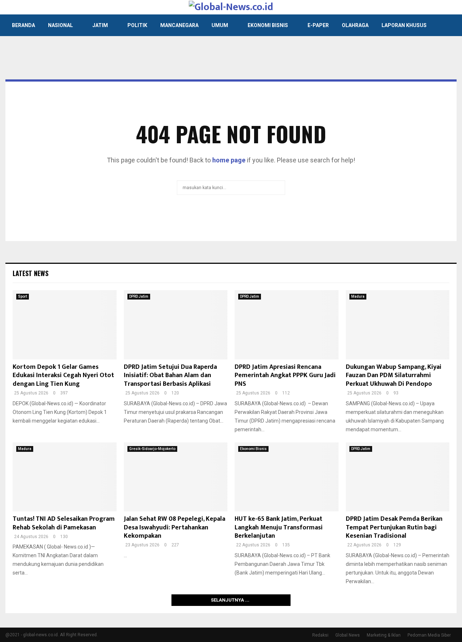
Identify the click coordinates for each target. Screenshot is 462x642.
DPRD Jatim (138, 296)
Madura (358, 296)
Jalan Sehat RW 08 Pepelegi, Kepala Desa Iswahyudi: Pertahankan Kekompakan (174, 527)
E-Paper (318, 25)
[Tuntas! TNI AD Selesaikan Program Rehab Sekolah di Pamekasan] (65, 477)
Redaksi (320, 635)
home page (228, 160)
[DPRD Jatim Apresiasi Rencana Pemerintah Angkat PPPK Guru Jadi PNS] (287, 324)
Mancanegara (179, 25)
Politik (137, 25)
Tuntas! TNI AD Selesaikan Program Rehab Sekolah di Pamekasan (64, 523)
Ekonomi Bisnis (268, 25)
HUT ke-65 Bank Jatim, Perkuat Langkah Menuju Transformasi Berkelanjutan (279, 527)
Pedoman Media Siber (429, 635)
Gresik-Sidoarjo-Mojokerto (152, 449)
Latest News (30, 273)
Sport (22, 296)
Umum (220, 25)
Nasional (60, 25)
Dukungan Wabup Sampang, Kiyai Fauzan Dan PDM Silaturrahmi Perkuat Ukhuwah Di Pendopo (393, 375)
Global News (347, 635)
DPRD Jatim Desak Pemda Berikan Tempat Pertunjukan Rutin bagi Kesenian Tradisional (394, 527)
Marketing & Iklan (384, 635)
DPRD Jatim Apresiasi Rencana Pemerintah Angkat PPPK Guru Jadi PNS (285, 375)
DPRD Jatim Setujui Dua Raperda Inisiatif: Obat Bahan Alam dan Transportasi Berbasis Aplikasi (170, 375)
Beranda (23, 25)
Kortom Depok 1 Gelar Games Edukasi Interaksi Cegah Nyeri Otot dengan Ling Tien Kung (63, 375)
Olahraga (355, 25)
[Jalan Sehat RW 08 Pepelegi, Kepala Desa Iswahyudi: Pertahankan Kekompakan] (176, 477)
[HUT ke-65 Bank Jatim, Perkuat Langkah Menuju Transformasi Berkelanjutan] (287, 477)
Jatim (100, 25)
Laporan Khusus (404, 25)
